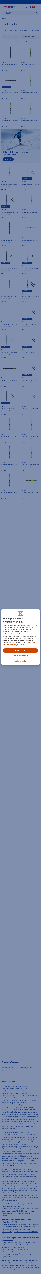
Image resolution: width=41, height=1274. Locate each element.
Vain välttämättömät (20, 656)
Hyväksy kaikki (20, 650)
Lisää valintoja (20, 661)
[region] (20, 637)
